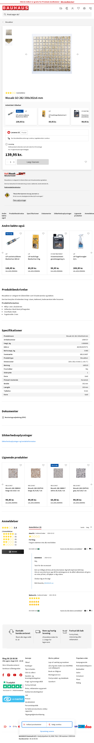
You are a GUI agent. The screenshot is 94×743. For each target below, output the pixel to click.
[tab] (35, 527)
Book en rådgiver (54, 671)
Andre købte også (4, 215)
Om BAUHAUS (30, 702)
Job (26, 695)
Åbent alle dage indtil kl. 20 (23, 638)
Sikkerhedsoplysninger (62, 213)
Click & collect (30, 672)
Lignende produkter (78, 214)
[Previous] (26, 54)
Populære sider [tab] (82, 658)
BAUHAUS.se (48, 583)
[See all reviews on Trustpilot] (13, 684)
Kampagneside (81, 662)
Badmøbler (80, 669)
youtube (14, 675)
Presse (27, 699)
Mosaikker (9, 22)
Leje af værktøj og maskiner (58, 662)
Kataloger (28, 666)
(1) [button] (16, 534)
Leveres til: (15, 132)
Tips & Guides (30, 669)
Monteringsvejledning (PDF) (15, 417)
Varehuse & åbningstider (11, 668)
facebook (3, 675)
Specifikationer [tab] (12, 330)
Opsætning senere (47, 731)
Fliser (78, 679)
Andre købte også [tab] (13, 226)
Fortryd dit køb (30, 685)
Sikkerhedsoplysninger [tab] (17, 435)
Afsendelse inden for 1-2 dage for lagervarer (50, 639)
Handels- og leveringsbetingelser (33, 677)
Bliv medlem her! (67, 2)
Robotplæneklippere (84, 666)
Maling (78, 683)
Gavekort (51, 681)
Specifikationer (33, 213)
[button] (13, 552)
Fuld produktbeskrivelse (12, 187)
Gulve (78, 672)
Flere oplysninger (19, 200)
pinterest (21, 675)
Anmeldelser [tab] (10, 521)
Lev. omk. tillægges (11, 271)
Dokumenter (46, 213)
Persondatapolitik (31, 705)
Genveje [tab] (28, 658)
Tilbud (27, 662)
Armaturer (80, 676)
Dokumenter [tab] (10, 411)
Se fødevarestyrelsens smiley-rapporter (36, 710)
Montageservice (54, 675)
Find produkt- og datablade (58, 678)
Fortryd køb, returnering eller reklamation (75, 637)
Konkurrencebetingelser (34, 692)
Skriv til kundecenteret (10, 665)
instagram (8, 675)
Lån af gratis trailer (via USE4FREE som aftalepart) (60, 667)
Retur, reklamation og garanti (35, 688)
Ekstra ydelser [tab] (53, 658)
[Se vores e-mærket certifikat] (13, 699)
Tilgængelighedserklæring (34, 714)
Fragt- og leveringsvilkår (34, 681)
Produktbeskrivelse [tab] (15, 289)
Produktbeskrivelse (16, 213)
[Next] (77, 54)
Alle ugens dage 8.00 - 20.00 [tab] (12, 659)
